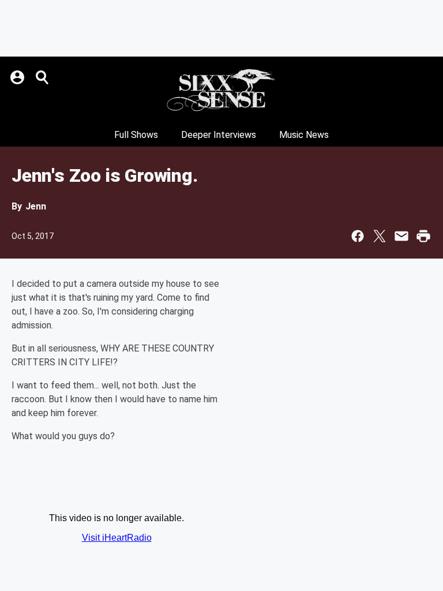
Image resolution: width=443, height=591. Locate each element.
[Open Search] (43, 77)
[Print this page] (423, 236)
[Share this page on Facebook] (358, 236)
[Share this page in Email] (401, 236)
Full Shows (136, 134)
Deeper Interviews (218, 134)
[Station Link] (221, 90)
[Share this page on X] (379, 236)
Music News (304, 134)
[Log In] (18, 77)
